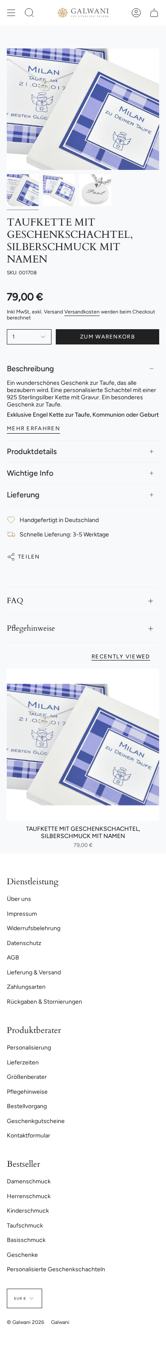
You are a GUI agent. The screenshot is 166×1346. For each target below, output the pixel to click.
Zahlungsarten (26, 986)
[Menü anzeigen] (11, 12)
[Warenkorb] (154, 12)
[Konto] (136, 12)
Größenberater (27, 1077)
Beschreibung (30, 368)
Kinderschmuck (28, 1210)
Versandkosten (82, 312)
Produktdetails (32, 451)
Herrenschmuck (29, 1196)
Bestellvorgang (27, 1106)
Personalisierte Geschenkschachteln (56, 1269)
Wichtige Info (30, 473)
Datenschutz (24, 943)
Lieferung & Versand (34, 972)
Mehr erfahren (33, 428)
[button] (29, 12)
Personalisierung (29, 1047)
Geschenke (22, 1255)
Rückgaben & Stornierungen (44, 1001)
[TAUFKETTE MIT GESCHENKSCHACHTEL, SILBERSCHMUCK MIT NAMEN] (83, 745)
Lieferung (23, 494)
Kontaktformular (28, 1135)
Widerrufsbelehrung (33, 928)
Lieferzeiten (23, 1062)
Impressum (22, 913)
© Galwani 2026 (25, 1322)
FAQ (15, 600)
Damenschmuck (29, 1181)
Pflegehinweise (31, 628)
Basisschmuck (26, 1240)
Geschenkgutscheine (36, 1121)
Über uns (19, 899)
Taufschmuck (25, 1225)
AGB (13, 957)
